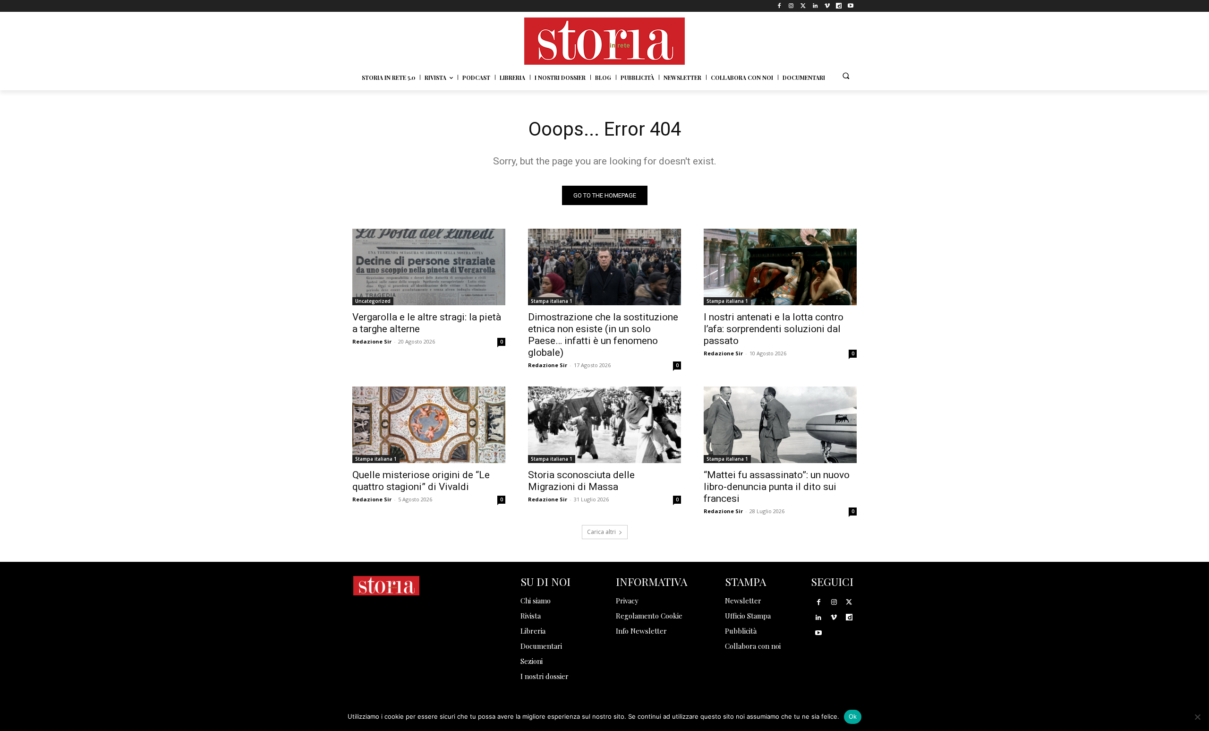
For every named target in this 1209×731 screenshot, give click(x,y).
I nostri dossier (544, 676)
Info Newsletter (641, 631)
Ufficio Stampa (748, 615)
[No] (1197, 717)
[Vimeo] (827, 6)
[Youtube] (851, 6)
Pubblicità (741, 631)
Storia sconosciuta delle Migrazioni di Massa (581, 480)
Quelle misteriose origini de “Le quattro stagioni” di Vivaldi (421, 480)
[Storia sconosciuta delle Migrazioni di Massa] (604, 425)
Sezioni (531, 661)
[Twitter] (803, 6)
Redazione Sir (372, 341)
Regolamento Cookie (649, 615)
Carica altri (601, 532)
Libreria (532, 631)
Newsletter (743, 600)
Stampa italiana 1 (551, 301)
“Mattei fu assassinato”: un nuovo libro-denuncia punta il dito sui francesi (777, 486)
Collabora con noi (753, 646)
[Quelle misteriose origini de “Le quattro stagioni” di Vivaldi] (428, 425)
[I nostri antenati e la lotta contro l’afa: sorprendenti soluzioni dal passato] (780, 267)
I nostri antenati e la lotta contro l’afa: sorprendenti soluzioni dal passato (773, 328)
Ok (853, 716)
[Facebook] (779, 6)
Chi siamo (535, 600)
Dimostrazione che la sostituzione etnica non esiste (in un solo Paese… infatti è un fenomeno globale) (603, 334)
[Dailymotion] (839, 6)
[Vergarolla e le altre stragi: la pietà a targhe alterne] (428, 267)
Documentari (541, 646)
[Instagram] (791, 6)
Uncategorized (373, 301)
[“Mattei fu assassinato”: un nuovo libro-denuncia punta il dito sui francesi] (780, 425)
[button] (846, 75)
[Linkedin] (815, 6)
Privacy (627, 600)
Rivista (530, 615)
